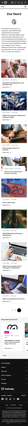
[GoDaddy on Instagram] (6, 400)
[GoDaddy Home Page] (7, 389)
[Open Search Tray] (12, 2)
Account (3, 379)
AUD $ (23, 395)
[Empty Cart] (25, 2)
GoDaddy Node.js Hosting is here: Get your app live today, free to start (12, 342)
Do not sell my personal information (14, 407)
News (6, 332)
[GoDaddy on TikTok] (10, 400)
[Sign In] (22, 2)
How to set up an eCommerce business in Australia (13, 172)
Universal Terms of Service (15, 422)
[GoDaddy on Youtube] (18, 400)
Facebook (17, 51)
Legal (7, 405)
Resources (4, 371)
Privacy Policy (13, 405)
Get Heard (15, 28)
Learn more (7, 348)
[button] (4, 355)
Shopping (3, 383)
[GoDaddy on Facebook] (2, 400)
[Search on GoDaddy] (25, 6)
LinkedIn (8, 51)
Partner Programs (6, 375)
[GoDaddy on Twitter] (14, 400)
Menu (2, 6)
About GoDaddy (5, 363)
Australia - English (6, 395)
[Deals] (15, 2)
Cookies (20, 405)
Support (3, 367)
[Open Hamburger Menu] (1, 2)
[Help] (18, 2)
